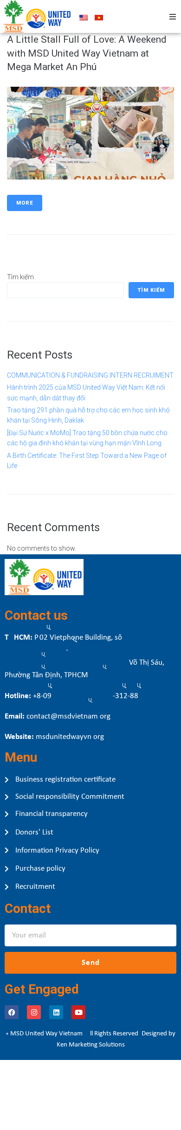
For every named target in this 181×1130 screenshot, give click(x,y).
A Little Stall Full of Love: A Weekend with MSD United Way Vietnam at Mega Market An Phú (87, 53)
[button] (172, 16)
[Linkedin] (56, 1012)
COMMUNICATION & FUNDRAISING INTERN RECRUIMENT (90, 375)
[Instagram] (34, 1012)
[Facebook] (12, 1012)
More (24, 203)
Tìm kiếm (20, 277)
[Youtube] (78, 1012)
